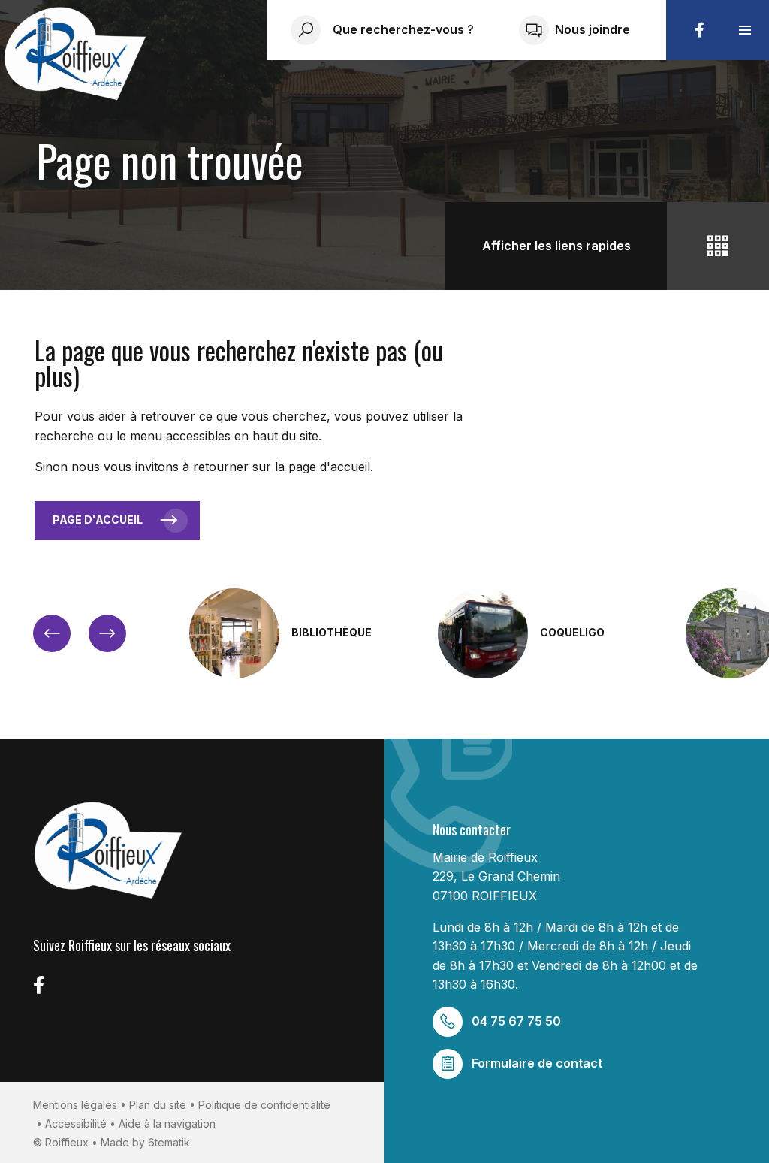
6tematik (169, 1142)
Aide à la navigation (167, 1123)
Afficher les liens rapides (556, 245)
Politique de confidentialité (264, 1104)
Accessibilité (76, 1123)
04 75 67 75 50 (516, 1021)
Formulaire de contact (537, 1063)
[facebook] (699, 30)
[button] (744, 30)
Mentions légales (75, 1104)
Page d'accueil (98, 519)
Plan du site (157, 1104)
